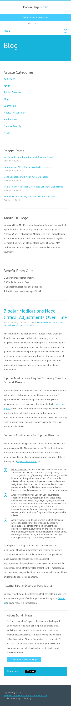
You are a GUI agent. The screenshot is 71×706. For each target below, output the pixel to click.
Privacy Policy (13, 698)
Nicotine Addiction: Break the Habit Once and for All (28, 157)
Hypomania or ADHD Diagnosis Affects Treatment (28, 167)
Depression (10, 105)
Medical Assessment (15, 112)
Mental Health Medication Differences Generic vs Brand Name (33, 186)
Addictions (9, 79)
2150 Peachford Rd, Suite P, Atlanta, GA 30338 (25, 695)
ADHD (7, 85)
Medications (10, 119)
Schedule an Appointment (35, 17)
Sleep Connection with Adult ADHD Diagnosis (26, 176)
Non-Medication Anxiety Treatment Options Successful (30, 196)
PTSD (7, 132)
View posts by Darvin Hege (24, 659)
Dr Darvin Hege (35, 7)
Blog (6, 99)
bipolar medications (27, 461)
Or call (35, 23)
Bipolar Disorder (12, 92)
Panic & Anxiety (12, 126)
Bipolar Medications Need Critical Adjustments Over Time (35, 314)
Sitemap (28, 698)
